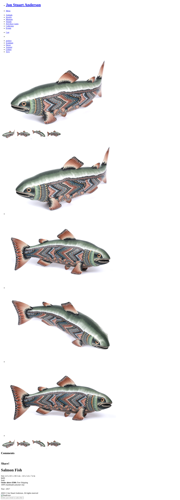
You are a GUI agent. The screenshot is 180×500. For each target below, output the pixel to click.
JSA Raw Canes (12, 24)
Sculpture (9, 43)
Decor (8, 45)
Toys (8, 52)
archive (9, 41)
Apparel (9, 47)
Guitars (9, 49)
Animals (9, 15)
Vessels (9, 22)
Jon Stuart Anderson (23, 5)
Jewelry (9, 17)
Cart (7, 32)
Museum (9, 19)
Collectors (10, 26)
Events (8, 28)
